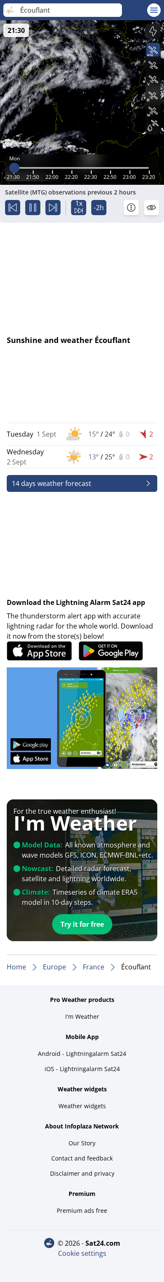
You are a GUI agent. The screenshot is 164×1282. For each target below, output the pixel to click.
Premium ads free (82, 1210)
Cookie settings (82, 1253)
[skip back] (12, 207)
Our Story (82, 1143)
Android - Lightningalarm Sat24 (82, 1054)
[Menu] (154, 10)
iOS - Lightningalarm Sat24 (82, 1069)
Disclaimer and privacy (82, 1173)
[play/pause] (32, 207)
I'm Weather (82, 1016)
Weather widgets (82, 1106)
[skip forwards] (53, 207)
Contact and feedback (82, 1158)
